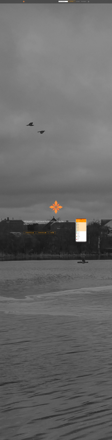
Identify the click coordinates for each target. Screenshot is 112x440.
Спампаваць (29, 232)
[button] (88, 1)
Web (52, 232)
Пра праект (83, 1)
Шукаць (71, 1)
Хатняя (77, 1)
